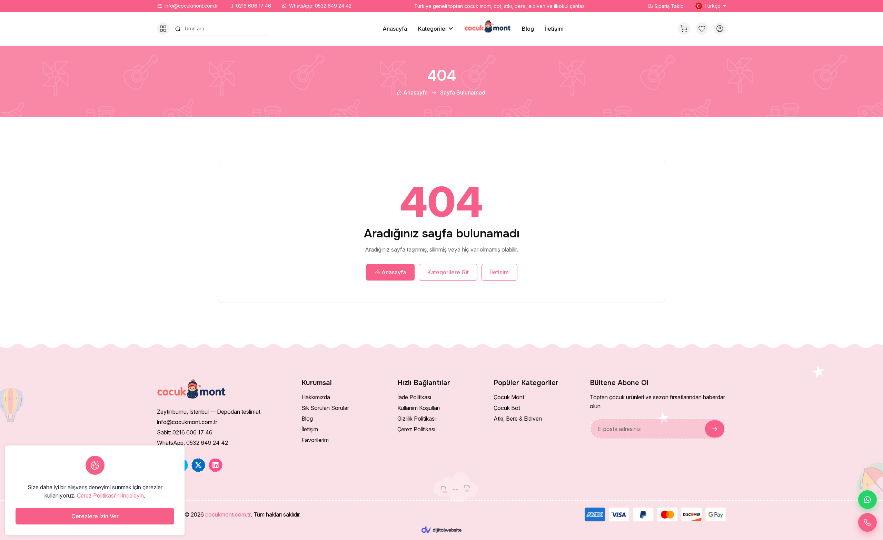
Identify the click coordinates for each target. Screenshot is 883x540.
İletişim (554, 28)
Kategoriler (432, 28)
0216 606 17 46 (253, 6)
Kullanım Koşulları (418, 407)
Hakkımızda (315, 397)
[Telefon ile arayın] (867, 522)
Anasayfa (395, 28)
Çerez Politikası (416, 429)
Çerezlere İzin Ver (95, 516)
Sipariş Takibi (669, 6)
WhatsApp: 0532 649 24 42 (320, 6)
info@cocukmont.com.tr (191, 6)
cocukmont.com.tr (228, 514)
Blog (528, 28)
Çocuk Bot (507, 407)
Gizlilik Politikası (416, 418)
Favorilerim (315, 439)
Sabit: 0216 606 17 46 (184, 432)
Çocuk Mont (509, 397)
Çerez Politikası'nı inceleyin (110, 495)
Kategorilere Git (448, 272)
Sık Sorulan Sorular (325, 407)
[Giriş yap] (720, 28)
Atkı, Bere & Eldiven (518, 418)
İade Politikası (414, 397)
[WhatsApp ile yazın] (867, 499)
